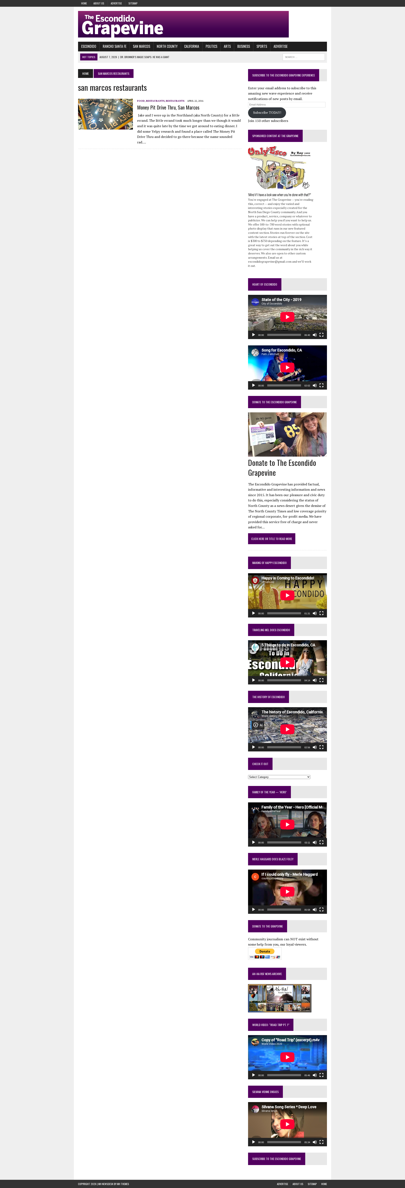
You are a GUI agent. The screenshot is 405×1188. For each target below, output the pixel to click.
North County (167, 46)
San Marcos (141, 46)
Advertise (116, 3)
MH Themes (123, 1184)
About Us (98, 3)
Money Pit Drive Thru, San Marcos (168, 107)
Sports (261, 46)
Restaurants (155, 100)
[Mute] (315, 335)
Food (141, 100)
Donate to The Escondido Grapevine (274, 402)
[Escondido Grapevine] (202, 24)
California (191, 46)
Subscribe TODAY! (267, 112)
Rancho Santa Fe (114, 46)
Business (243, 46)
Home (84, 3)
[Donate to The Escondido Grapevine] (287, 453)
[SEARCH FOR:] (304, 56)
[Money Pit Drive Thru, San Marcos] (105, 126)
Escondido (88, 46)
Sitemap (133, 3)
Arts (227, 46)
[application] (287, 317)
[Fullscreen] (321, 335)
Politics (211, 46)
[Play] (253, 335)
